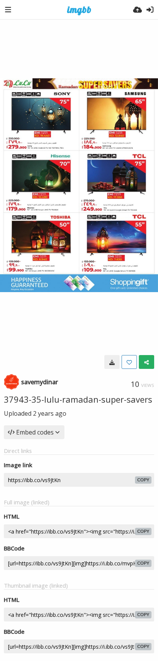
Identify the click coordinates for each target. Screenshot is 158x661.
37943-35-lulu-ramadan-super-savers (78, 399)
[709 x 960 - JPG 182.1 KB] (112, 362)
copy (143, 480)
